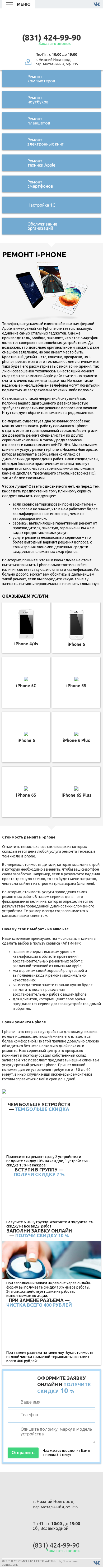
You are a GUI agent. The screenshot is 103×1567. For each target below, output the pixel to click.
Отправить (23, 1452)
